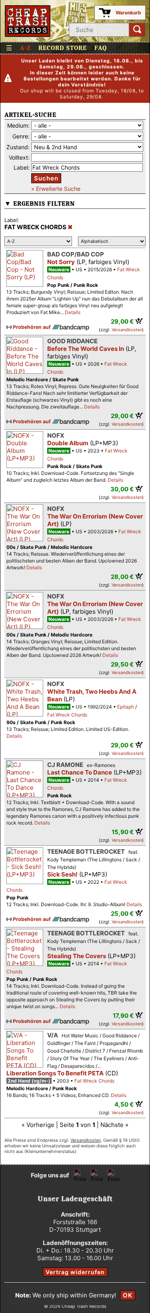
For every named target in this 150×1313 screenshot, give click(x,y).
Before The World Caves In (85, 348)
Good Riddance (72, 341)
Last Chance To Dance (79, 772)
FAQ (100, 48)
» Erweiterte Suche (55, 188)
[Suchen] (137, 30)
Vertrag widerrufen (75, 1272)
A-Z (25, 48)
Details (72, 312)
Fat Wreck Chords (67, 715)
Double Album (67, 443)
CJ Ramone (65, 765)
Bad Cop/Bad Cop (75, 254)
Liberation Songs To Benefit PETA (55, 1073)
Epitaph (125, 707)
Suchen (46, 178)
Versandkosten (127, 329)
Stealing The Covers (76, 956)
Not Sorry (61, 262)
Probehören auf (32, 327)
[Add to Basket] (139, 321)
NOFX (55, 435)
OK (127, 1295)
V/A (52, 1035)
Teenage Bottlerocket (86, 851)
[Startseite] (28, 21)
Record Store (62, 48)
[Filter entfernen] (70, 227)
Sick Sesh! (62, 874)
